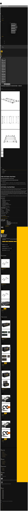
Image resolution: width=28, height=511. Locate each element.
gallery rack (15, 241)
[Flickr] (3, 498)
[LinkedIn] (3, 494)
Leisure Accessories (3, 64)
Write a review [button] (5, 218)
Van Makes (3, 82)
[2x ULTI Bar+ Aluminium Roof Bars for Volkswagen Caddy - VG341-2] (5, 279)
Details (3, 169)
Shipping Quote (4, 236)
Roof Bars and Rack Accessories (3, 73)
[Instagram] (3, 493)
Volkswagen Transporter (11, 241)
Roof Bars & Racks (3, 70)
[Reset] (1, 3)
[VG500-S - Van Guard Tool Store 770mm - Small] (6, 379)
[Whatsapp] (3, 497)
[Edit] (1, 235)
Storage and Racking (3, 78)
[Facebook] (3, 490)
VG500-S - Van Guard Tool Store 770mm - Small (4, 388)
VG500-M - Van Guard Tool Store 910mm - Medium (4, 364)
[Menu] (1, 49)
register (6, 216)
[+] (22, 354)
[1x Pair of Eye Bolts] (6, 404)
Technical (3, 171)
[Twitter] (3, 491)
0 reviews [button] (2, 218)
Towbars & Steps (3, 80)
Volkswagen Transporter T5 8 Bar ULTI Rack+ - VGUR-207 (8, 89)
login (3, 216)
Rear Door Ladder (3, 68)
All (2, 59)
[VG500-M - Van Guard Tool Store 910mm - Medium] (6, 353)
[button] (3, 229)
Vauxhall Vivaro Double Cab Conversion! (6, 483)
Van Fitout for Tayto (3, 476)
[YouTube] (3, 495)
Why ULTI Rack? (4, 170)
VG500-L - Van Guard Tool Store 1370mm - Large (4, 338)
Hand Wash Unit (3, 61)
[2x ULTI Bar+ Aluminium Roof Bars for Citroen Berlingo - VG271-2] (5, 299)
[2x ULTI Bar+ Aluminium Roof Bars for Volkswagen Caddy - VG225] (5, 263)
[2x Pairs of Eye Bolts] (6, 429)
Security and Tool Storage (3, 75)
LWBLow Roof (3, 241)
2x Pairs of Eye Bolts (4, 440)
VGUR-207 (7, 241)
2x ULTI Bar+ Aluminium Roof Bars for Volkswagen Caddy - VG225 (3, 268)
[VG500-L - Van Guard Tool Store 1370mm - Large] (6, 329)
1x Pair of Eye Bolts (4, 414)
